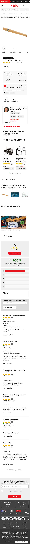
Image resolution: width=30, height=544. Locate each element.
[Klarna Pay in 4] (12, 93)
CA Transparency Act (5, 527)
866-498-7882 (8, 503)
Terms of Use (24, 537)
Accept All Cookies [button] (21, 541)
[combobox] (9, 307)
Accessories (9, 17)
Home (3, 17)
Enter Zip (21, 80)
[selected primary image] (15, 32)
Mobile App (26, 513)
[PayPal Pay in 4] (6, 93)
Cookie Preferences (7, 539)
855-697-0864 (14, 119)
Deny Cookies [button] (8, 541)
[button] (15, 179)
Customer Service (11, 514)
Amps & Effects (12, 13)
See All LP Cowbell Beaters (11, 126)
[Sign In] (23, 5)
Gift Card (3, 513)
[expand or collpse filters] (26, 293)
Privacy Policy (19, 532)
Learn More (7, 135)
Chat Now (13, 121)
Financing (18, 513)
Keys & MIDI (21, 13)
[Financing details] (25, 85)
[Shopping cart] (27, 5)
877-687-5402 (22, 503)
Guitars (4, 13)
